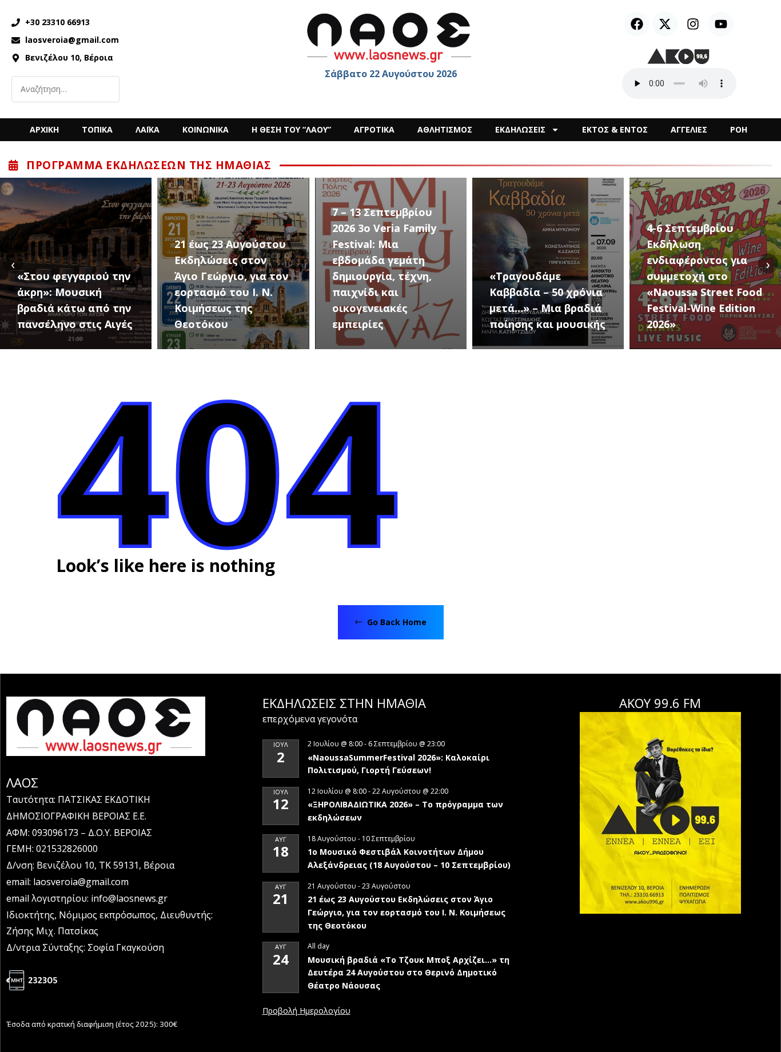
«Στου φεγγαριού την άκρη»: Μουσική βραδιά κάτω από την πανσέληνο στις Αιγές (75, 300)
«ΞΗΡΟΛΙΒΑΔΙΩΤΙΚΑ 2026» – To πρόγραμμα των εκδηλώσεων (405, 811)
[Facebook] (636, 24)
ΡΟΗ (738, 129)
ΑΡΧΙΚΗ (44, 129)
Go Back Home (396, 622)
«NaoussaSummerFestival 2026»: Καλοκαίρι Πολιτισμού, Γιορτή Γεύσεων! (398, 764)
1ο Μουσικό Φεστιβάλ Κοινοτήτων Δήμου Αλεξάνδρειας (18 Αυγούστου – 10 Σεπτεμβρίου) (409, 858)
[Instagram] (693, 24)
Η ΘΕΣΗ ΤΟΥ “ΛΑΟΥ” (291, 129)
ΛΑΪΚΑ (148, 129)
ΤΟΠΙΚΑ (97, 129)
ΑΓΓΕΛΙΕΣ (689, 129)
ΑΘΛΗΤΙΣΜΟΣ (444, 129)
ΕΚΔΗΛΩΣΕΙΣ (520, 129)
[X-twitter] (665, 24)
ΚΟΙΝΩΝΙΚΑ (205, 129)
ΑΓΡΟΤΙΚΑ (374, 129)
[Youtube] (721, 24)
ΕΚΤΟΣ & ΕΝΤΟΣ (615, 129)
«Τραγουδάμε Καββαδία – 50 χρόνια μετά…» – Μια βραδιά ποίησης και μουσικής (547, 300)
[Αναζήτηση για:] (65, 89)
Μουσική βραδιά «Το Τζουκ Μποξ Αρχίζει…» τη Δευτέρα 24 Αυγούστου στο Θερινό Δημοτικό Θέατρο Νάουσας (408, 972)
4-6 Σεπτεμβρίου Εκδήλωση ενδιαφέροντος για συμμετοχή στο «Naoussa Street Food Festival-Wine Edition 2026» (704, 276)
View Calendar (306, 1011)
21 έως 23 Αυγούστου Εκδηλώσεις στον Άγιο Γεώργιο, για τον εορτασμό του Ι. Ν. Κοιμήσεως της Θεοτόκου (231, 284)
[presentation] (13, 264)
